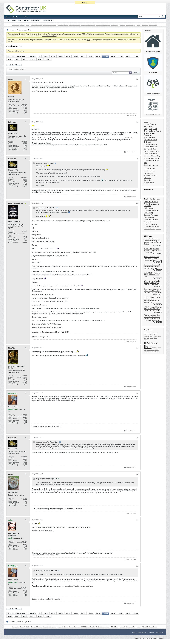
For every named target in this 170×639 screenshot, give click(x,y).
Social (138, 25)
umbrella (154, 351)
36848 (40, 59)
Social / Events (153, 25)
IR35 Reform (114, 25)
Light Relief (145, 25)
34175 (61, 56)
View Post (55, 163)
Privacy (151, 632)
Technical (122, 25)
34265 (76, 56)
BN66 (155, 129)
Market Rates (148, 173)
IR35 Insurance (149, 208)
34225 (68, 56)
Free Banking (148, 213)
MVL (145, 163)
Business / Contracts (36, 25)
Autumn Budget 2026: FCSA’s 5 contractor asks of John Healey (152, 250)
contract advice (152, 334)
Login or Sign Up (12, 17)
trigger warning (147, 351)
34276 (113, 56)
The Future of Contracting (103, 25)
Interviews (147, 178)
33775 (53, 56)
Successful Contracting (152, 156)
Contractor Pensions (151, 220)
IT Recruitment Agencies (152, 229)
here (88, 40)
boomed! (155, 332)
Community (35, 20)
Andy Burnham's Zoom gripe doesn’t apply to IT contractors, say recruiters (153, 258)
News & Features (150, 124)
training (157, 350)
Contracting (15, 25)
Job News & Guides (150, 149)
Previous (33, 56)
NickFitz (11, 348)
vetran (10, 79)
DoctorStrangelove (15, 203)
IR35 (145, 129)
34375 (17, 59)
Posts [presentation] (10, 69)
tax (145, 350)
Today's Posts (11, 20)
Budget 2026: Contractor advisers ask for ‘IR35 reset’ (152, 274)
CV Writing (147, 180)
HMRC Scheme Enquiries (88, 25)
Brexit (27, 25)
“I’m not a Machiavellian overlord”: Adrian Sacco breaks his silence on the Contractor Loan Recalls (152, 317)
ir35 (151, 338)
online (159, 347)
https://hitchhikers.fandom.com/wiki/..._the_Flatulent (49, 91)
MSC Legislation (149, 137)
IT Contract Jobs (149, 168)
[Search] (163, 16)
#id (137, 79)
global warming (153, 336)
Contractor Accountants (152, 226)
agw (151, 332)
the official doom (151, 350)
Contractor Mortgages (151, 210)
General (22, 25)
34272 (83, 56)
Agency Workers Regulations (149, 134)
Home (146, 122)
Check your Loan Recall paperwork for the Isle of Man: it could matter (152, 266)
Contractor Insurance (151, 202)
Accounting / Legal (63, 25)
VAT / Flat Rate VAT (151, 147)
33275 (45, 56)
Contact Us (142, 632)
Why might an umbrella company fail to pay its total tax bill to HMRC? (151, 282)
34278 (128, 56)
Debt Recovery (149, 217)
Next (47, 59)
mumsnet (154, 347)
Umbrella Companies (74, 25)
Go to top (160, 632)
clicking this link (41, 34)
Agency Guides (149, 182)
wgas (158, 351)
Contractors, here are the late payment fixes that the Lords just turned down (153, 290)
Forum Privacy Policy (49, 36)
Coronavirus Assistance (49, 25)
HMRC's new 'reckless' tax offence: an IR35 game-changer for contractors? (153, 308)
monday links (150, 344)
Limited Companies (150, 140)
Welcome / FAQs (130, 25)
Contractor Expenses (151, 165)
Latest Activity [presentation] (19, 69)
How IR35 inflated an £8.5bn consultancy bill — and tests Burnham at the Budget (152, 241)
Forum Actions (48, 20)
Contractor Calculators (151, 160)
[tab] (9, 69)
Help (25, 17)
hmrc (148, 338)
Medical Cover (149, 222)
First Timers (148, 126)
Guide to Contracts (150, 153)
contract (146, 334)
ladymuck (12, 122)
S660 (150, 129)
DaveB (10, 474)
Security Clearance (150, 175)
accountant (146, 332)
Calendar (26, 20)
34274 (98, 56)
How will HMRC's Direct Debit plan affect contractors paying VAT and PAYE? (152, 299)
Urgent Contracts (149, 171)
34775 (25, 59)
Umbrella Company (150, 144)
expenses (146, 336)
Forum (13, 30)
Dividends (147, 142)
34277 (121, 56)
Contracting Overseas (151, 158)
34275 (106, 56)
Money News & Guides (151, 151)
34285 (136, 56)
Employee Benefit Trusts (152, 131)
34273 (91, 56)
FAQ (19, 20)
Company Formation (151, 215)
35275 (32, 59)
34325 (10, 59)
